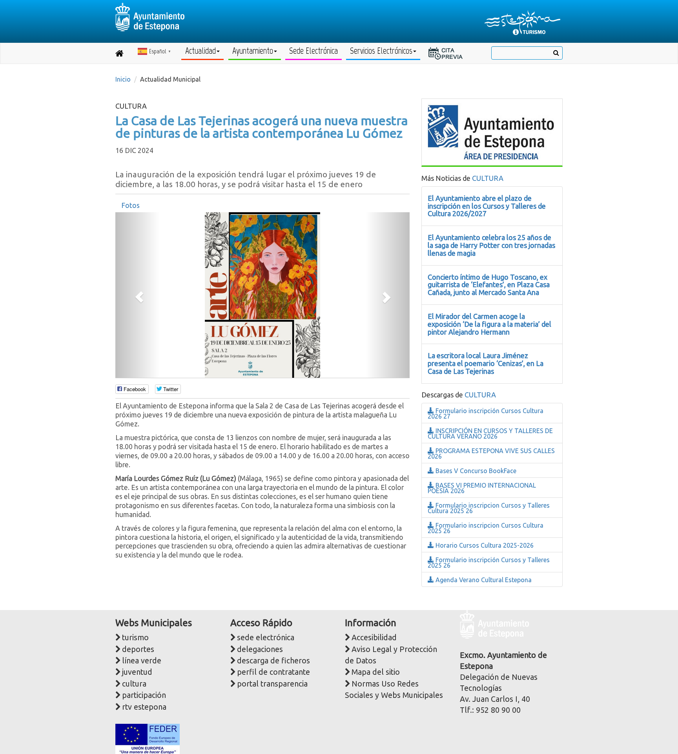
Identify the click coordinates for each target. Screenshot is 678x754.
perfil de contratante (273, 672)
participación (144, 695)
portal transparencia (272, 683)
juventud (137, 672)
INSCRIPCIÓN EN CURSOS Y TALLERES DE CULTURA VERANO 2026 (490, 433)
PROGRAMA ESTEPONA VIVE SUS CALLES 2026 (491, 453)
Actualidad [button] (200, 51)
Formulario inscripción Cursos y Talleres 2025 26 (489, 562)
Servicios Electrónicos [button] (381, 51)
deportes (138, 649)
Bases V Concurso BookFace (475, 470)
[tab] (130, 205)
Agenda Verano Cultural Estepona (483, 579)
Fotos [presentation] (130, 205)
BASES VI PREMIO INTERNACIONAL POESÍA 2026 (482, 488)
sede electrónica (265, 637)
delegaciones (260, 649)
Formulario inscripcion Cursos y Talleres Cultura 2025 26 (489, 508)
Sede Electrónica (313, 51)
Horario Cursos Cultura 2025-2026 (484, 545)
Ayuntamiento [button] (252, 51)
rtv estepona (144, 707)
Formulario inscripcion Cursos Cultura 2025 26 (485, 528)
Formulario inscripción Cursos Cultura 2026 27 (485, 413)
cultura (134, 683)
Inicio (123, 79)
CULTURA (487, 178)
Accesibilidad (374, 637)
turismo (135, 637)
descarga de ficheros (273, 660)
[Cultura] (491, 131)
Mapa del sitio (376, 672)
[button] (137, 295)
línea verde (141, 660)
